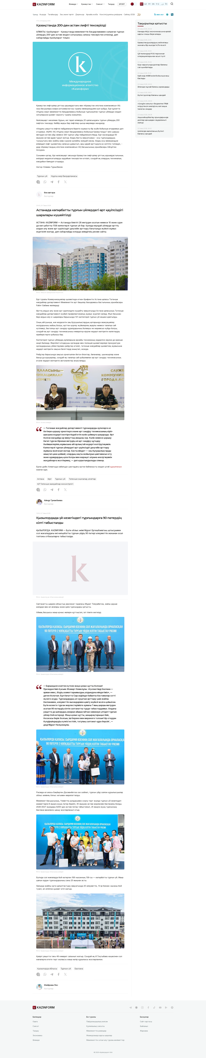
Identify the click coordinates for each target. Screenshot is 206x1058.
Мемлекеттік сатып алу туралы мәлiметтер (105, 1046)
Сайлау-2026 (129, 14)
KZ (141, 4)
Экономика (37, 1041)
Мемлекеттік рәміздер (96, 1037)
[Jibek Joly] (159, 14)
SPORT (122, 4)
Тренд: (35, 14)
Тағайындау (53, 14)
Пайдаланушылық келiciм (97, 1027)
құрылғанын (116, 467)
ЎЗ (166, 4)
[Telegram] (52, 182)
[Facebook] (58, 182)
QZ (145, 4)
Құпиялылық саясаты (95, 1032)
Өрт (50, 479)
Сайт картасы (146, 1027)
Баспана (79, 975)
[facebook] (148, 1013)
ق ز (162, 4)
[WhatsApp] (45, 182)
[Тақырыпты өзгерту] (133, 4)
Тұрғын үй (42, 176)
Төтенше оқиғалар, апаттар (82, 479)
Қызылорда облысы (47, 975)
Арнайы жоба (92, 14)
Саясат (36, 1032)
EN (153, 4)
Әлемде (36, 1046)
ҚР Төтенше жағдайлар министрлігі (55, 484)
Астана (40, 479)
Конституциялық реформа (111, 14)
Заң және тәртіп (67, 14)
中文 (157, 4)
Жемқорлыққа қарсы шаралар (99, 1041)
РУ (149, 4)
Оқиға (35, 1027)
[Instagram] (38, 182)
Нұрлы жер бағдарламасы (64, 176)
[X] (65, 182)
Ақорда (42, 14)
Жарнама (144, 1037)
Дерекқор (79, 14)
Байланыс (144, 1032)
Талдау (111, 4)
